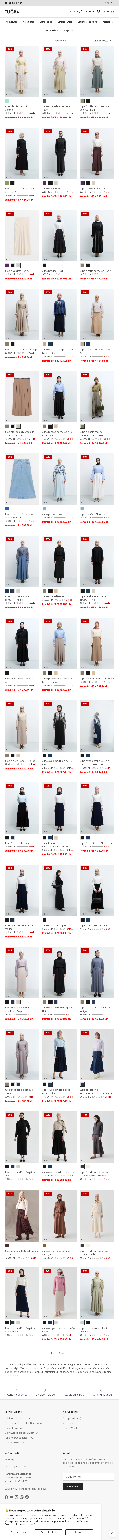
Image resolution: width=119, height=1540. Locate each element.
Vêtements (28, 22)
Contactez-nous (14, 1442)
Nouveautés (11, 22)
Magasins (68, 30)
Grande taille (46, 22)
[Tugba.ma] (12, 11)
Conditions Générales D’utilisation (24, 1423)
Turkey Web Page (72, 1428)
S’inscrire (73, 1486)
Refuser (79, 1532)
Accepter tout (49, 1532)
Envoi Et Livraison (14, 1428)
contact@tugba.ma (16, 1466)
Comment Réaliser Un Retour (21, 1432)
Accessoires (108, 22)
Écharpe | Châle (65, 22)
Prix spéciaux (52, 30)
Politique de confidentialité (20, 1524)
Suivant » (64, 1353)
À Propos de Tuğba (73, 1418)
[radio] (7, 101)
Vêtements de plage (87, 22)
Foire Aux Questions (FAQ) (19, 1437)
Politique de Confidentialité (20, 1418)
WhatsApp (11, 1459)
